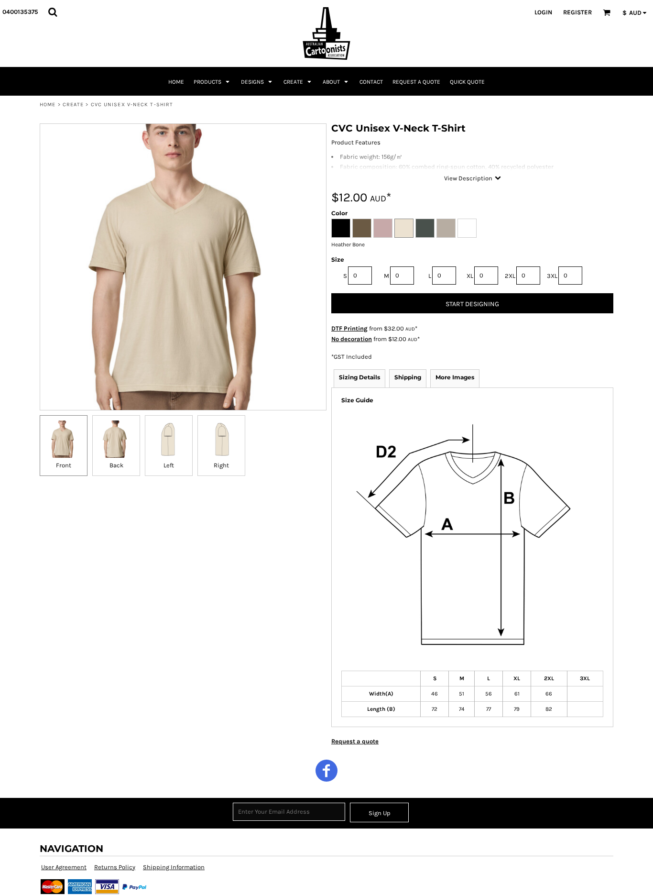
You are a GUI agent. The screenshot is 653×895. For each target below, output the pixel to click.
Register (577, 12)
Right (221, 465)
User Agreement (64, 867)
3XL (552, 275)
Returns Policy (114, 867)
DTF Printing (349, 328)
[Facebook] (326, 771)
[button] (52, 12)
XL (470, 275)
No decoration (351, 339)
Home (47, 104)
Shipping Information (174, 867)
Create (73, 104)
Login (543, 12)
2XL (510, 275)
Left (168, 465)
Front (63, 465)
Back (116, 465)
